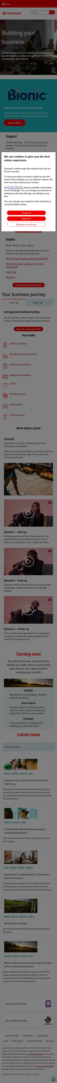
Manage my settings (26, 224)
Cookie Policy (14, 187)
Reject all (26, 218)
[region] (28, 191)
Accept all (26, 212)
